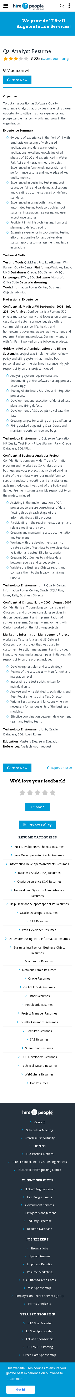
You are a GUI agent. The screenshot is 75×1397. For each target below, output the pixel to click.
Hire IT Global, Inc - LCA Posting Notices (39, 1162)
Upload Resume (39, 1256)
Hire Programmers (39, 1197)
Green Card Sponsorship (39, 1355)
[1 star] (22, 792)
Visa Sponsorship (39, 1288)
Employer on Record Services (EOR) (40, 1296)
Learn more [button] (15, 1379)
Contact (39, 1122)
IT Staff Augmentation (40, 1189)
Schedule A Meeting (39, 1130)
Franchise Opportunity (40, 1138)
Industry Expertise (40, 1221)
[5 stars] (52, 792)
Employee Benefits (39, 1264)
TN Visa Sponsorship (40, 1339)
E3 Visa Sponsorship (39, 1331)
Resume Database (39, 1229)
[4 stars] (45, 792)
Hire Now (19, 80)
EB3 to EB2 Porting (40, 1347)
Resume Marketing (39, 1272)
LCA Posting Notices (40, 1154)
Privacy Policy (39, 825)
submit (37, 807)
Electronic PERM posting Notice (39, 1170)
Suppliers (40, 1146)
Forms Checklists (39, 1304)
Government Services (39, 1205)
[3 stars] (37, 792)
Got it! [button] (20, 1389)
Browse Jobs (39, 1248)
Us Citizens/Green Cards (39, 1280)
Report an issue (61, 768)
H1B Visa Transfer (40, 1323)
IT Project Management (40, 1213)
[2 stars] (30, 792)
